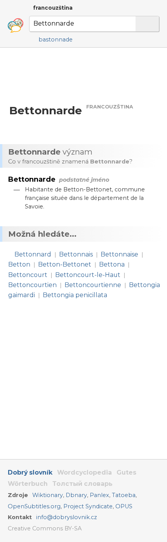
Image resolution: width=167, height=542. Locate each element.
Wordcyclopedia (84, 472)
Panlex (99, 495)
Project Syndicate (88, 506)
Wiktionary (47, 495)
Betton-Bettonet (64, 264)
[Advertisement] (83, 75)
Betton (19, 264)
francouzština (53, 8)
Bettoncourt (27, 275)
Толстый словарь (82, 483)
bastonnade (55, 39)
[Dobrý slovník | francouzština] (15, 25)
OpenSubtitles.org (34, 506)
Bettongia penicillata (75, 295)
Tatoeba (124, 495)
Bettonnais (76, 254)
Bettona (112, 264)
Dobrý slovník (30, 472)
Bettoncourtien (32, 285)
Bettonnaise (119, 254)
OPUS (123, 506)
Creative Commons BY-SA (45, 528)
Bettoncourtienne (92, 285)
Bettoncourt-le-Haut (87, 275)
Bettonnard (32, 254)
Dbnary (76, 495)
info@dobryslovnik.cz (66, 517)
